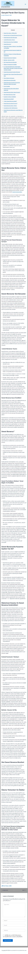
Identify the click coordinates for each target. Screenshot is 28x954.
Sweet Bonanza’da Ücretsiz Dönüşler (12, 72)
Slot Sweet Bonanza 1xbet (9, 94)
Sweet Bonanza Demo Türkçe (10, 105)
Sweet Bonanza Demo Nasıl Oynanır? (12, 92)
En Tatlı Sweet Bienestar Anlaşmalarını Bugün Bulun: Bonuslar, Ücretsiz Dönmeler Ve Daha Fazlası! (13, 68)
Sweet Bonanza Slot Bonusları (10, 37)
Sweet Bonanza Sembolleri (9, 80)
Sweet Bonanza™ (7, 44)
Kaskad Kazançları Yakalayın (10, 57)
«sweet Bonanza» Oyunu (9, 39)
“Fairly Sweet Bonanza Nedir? (10, 101)
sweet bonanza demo (17, 192)
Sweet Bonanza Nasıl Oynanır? (10, 103)
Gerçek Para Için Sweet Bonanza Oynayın (13, 35)
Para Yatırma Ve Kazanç (9, 78)
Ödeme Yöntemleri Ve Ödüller (10, 64)
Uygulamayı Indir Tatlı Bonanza (10, 108)
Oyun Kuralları (7, 86)
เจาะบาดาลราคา (5, 7)
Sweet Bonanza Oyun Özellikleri (11, 42)
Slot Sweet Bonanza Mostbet (10, 62)
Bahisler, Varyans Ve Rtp (9, 60)
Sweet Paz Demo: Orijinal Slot (10, 33)
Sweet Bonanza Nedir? (9, 99)
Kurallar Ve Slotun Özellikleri (10, 96)
